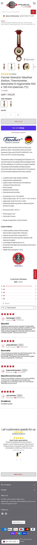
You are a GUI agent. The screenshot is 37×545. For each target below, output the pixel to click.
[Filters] (3, 307)
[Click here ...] (18, 265)
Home (3, 21)
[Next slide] (35, 66)
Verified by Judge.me (18, 433)
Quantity (3, 110)
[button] (4, 66)
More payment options (18, 132)
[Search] (33, 12)
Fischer (5, 90)
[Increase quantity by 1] (18, 114)
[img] (18, 432)
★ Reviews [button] (35, 274)
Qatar (17, 522)
